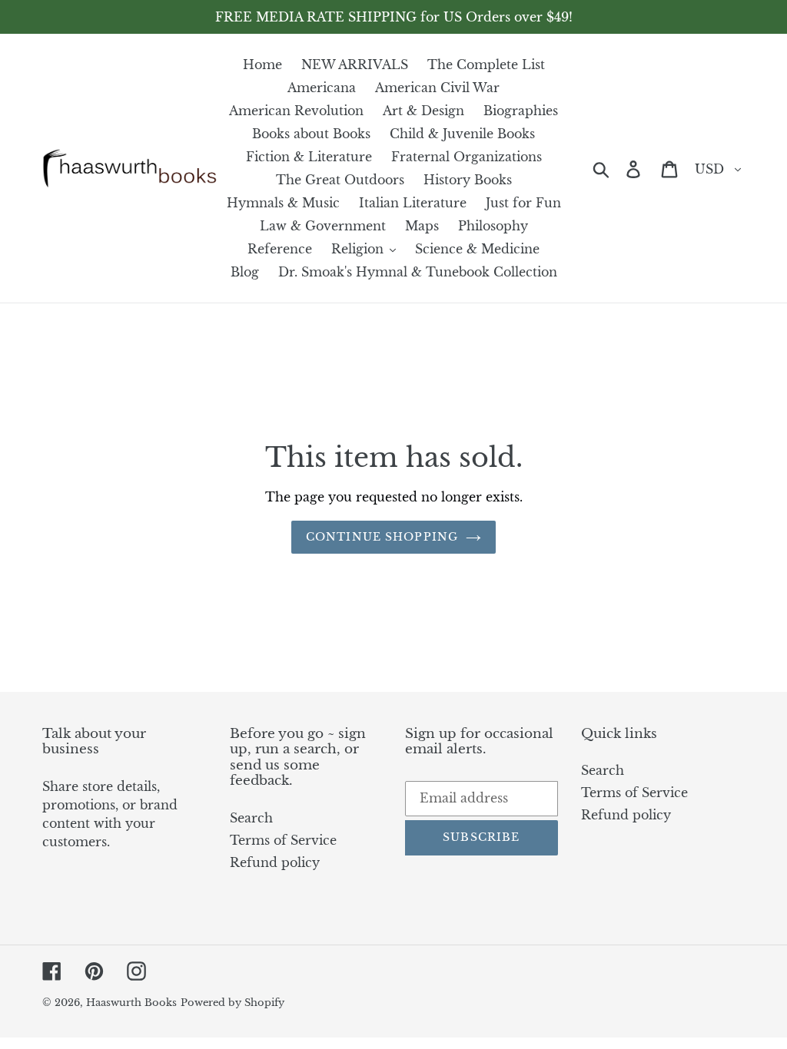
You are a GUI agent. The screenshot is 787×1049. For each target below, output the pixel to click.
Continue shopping (382, 537)
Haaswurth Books (131, 1002)
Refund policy (275, 862)
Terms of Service (283, 840)
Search (251, 818)
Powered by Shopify (232, 1002)
